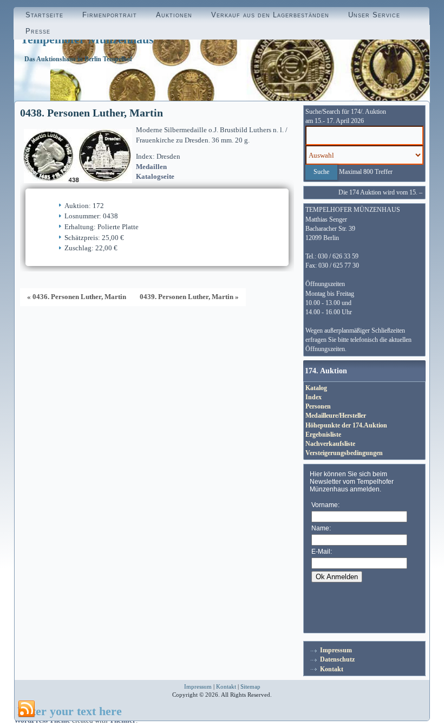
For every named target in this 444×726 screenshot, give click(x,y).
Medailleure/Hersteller (335, 415)
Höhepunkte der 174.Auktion (346, 425)
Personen (318, 406)
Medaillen (151, 167)
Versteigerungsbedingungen (344, 453)
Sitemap (250, 686)
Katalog (316, 388)
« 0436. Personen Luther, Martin (76, 297)
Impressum (336, 650)
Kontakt (331, 669)
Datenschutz (337, 659)
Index (313, 397)
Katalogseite (155, 176)
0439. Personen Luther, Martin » (189, 297)
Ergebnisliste (323, 434)
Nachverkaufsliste (330, 444)
